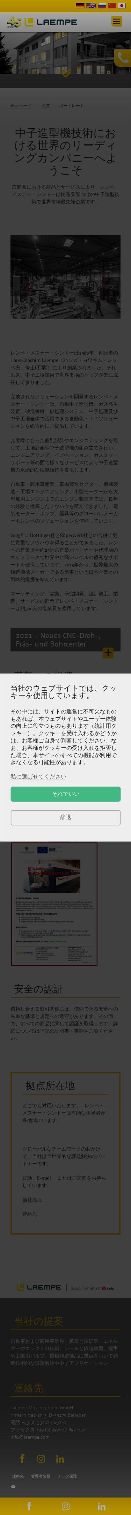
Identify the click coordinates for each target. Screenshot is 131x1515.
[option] (65, 53)
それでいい (66, 794)
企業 (46, 105)
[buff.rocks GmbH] (13, 1486)
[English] (91, 7)
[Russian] (102, 7)
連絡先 (29, 1214)
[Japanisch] (122, 7)
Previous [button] (19, 286)
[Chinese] (112, 7)
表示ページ (20, 105)
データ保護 (67, 1476)
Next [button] (111, 286)
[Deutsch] (80, 7)
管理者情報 (40, 1476)
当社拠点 (32, 1199)
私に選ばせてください (38, 776)
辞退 (65, 818)
